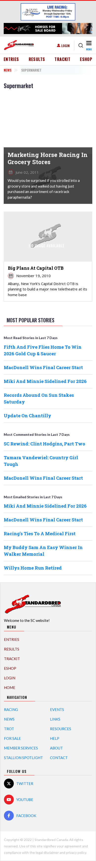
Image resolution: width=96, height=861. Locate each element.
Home (9, 687)
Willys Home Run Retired (33, 568)
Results (37, 59)
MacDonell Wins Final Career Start (43, 367)
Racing (11, 709)
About (56, 748)
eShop (86, 59)
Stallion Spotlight (23, 757)
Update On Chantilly (27, 416)
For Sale (12, 738)
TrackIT (62, 59)
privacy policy (76, 852)
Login (65, 45)
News (7, 70)
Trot (9, 729)
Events (57, 709)
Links (55, 719)
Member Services (21, 748)
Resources (60, 729)
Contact (59, 757)
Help (54, 738)
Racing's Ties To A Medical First (40, 533)
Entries (11, 59)
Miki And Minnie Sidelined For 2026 (45, 381)
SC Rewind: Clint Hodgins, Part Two (44, 444)
